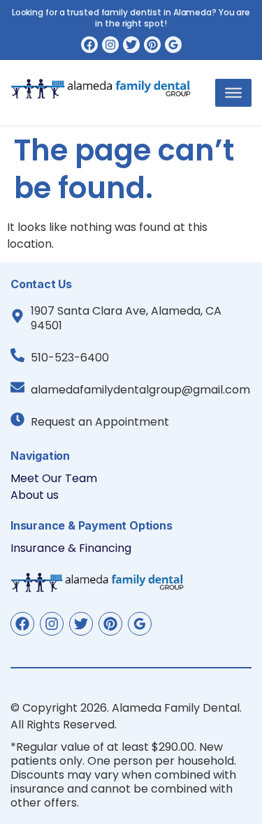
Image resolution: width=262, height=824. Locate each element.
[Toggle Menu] (233, 92)
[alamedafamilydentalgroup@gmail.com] (17, 387)
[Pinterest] (152, 44)
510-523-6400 (70, 358)
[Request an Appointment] (17, 419)
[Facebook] (89, 44)
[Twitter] (131, 44)
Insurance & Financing (70, 548)
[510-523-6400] (17, 355)
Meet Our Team (53, 478)
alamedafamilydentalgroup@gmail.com (140, 390)
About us (34, 495)
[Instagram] (110, 44)
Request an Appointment (100, 422)
